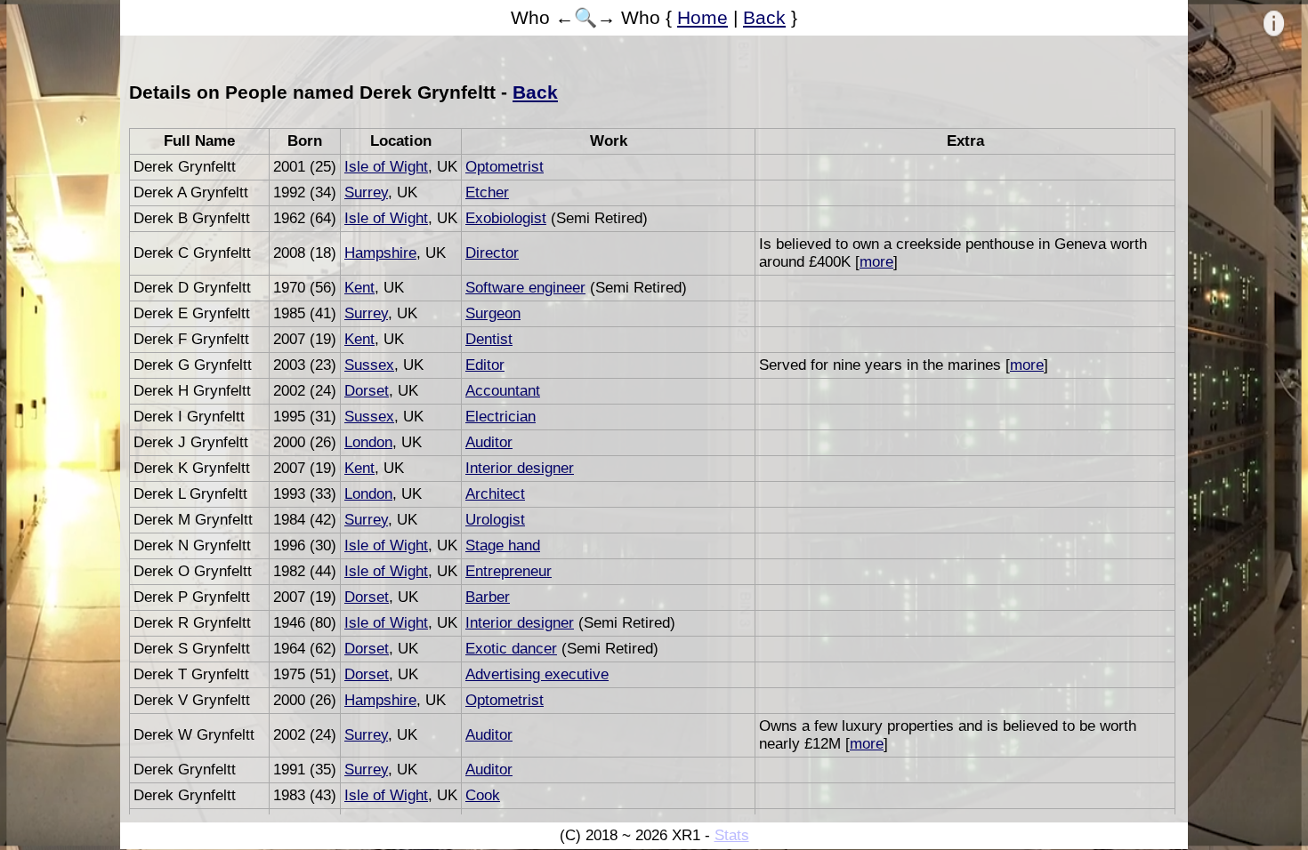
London (368, 442)
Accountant (502, 390)
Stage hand (502, 545)
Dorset (366, 390)
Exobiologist (505, 218)
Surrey (366, 192)
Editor (485, 365)
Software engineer (525, 287)
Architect (495, 493)
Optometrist (504, 166)
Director (492, 253)
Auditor (489, 442)
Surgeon (493, 313)
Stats (732, 835)
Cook (482, 795)
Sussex (369, 365)
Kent (359, 287)
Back (764, 17)
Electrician (500, 416)
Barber (487, 597)
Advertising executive (537, 674)
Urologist (495, 519)
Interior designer (519, 468)
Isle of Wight (386, 166)
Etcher (487, 192)
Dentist (489, 339)
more (876, 261)
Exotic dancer (511, 648)
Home (702, 17)
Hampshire (380, 253)
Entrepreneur (508, 571)
